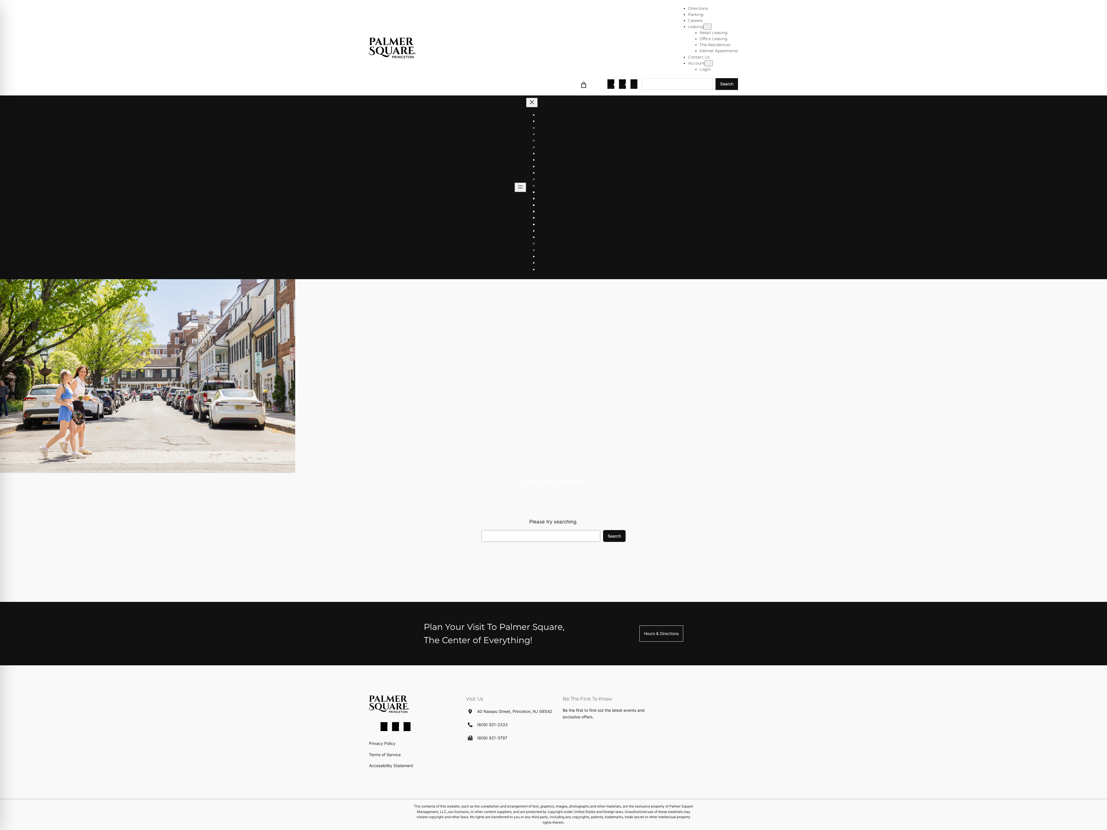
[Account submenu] (709, 63)
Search (726, 83)
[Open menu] (520, 187)
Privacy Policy (382, 743)
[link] (583, 84)
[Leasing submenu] (707, 27)
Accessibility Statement (391, 765)
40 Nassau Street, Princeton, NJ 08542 (514, 711)
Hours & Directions (661, 633)
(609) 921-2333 (492, 724)
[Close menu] (532, 102)
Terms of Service (385, 754)
